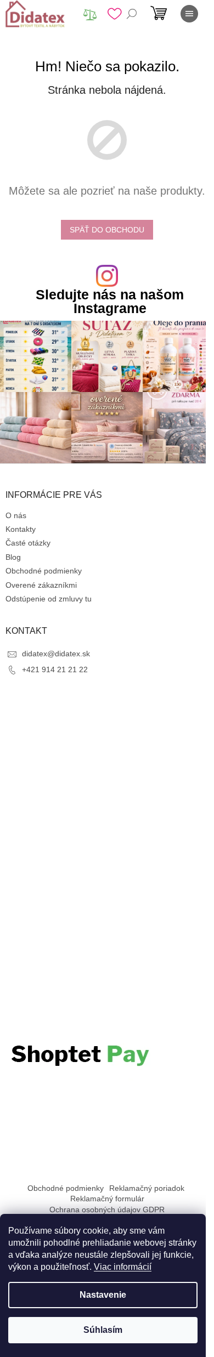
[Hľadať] (132, 14)
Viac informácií (122, 1266)
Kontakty (20, 529)
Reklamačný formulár (107, 1198)
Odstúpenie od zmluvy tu (48, 598)
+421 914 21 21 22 (55, 669)
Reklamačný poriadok (146, 1188)
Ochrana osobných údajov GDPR (107, 1209)
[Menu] (189, 14)
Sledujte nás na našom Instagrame (110, 301)
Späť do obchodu (107, 229)
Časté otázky (27, 542)
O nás (15, 515)
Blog (13, 557)
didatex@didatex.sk (56, 653)
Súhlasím (102, 1330)
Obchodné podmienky (43, 570)
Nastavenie (103, 1294)
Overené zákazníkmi (41, 585)
